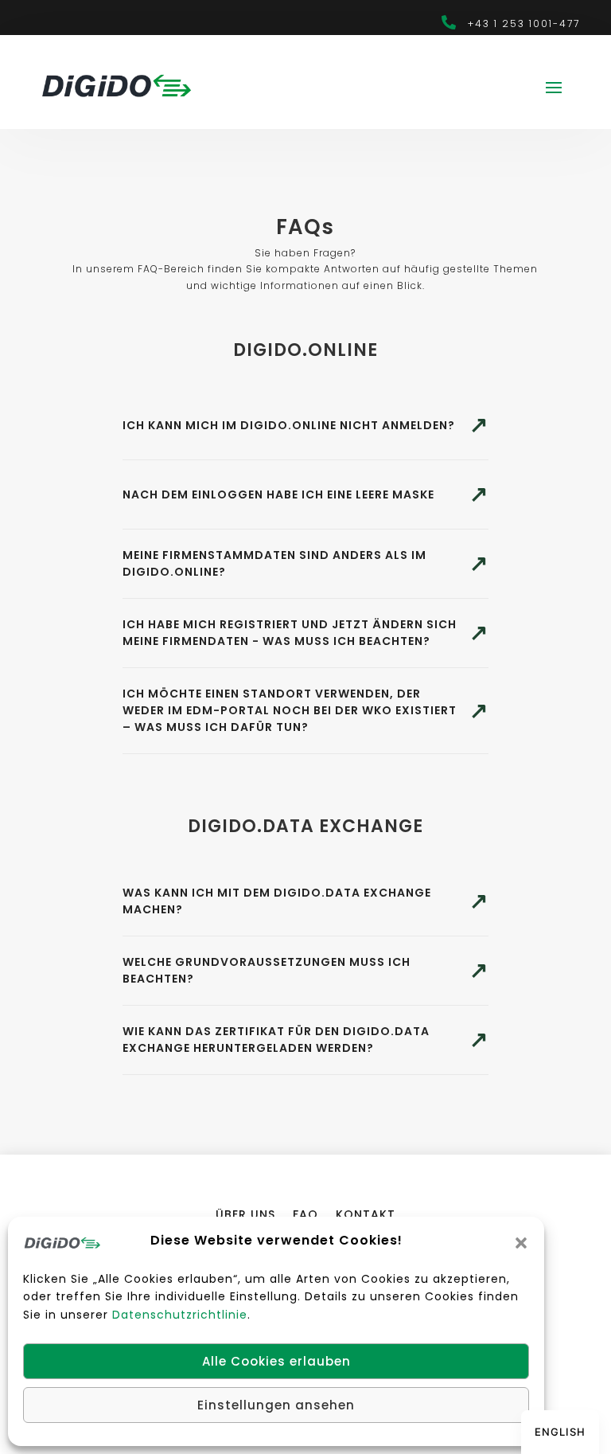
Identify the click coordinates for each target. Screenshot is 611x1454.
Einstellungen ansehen (276, 1405)
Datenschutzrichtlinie (179, 1315)
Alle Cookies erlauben (276, 1361)
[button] (521, 1243)
